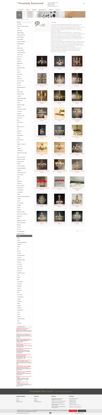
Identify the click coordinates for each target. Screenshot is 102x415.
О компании (20, 9)
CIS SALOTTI (19, 111)
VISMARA (19, 316)
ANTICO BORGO (20, 39)
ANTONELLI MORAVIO (21, 41)
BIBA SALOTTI (19, 78)
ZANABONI (19, 323)
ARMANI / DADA (20, 48)
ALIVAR (18, 28)
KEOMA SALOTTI (20, 187)
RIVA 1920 (19, 253)
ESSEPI (18, 137)
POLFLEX (19, 251)
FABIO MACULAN (20, 139)
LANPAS (18, 194)
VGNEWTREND (20, 310)
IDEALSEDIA (19, 181)
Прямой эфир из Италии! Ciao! (57, 402)
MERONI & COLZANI (20, 211)
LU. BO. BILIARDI (20, 203)
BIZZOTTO (19, 83)
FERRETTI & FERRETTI (21, 144)
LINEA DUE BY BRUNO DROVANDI (23, 196)
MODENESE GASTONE (21, 220)
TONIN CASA (19, 290)
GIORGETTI (19, 170)
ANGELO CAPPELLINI (21, 35)
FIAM (18, 146)
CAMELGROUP (20, 100)
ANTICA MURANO (20, 37)
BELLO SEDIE (19, 74)
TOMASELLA (19, 286)
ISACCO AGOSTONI (20, 185)
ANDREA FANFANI (20, 32)
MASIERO (19, 209)
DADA (18, 120)
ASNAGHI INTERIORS (21, 52)
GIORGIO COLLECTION (21, 172)
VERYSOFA (19, 307)
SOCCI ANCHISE (20, 281)
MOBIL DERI (19, 216)
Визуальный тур (42, 9)
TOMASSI (19, 288)
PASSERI (26, 19)
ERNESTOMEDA (20, 135)
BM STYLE (19, 85)
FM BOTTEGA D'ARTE (21, 157)
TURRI (18, 292)
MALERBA (19, 205)
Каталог (27, 9)
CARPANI (18, 107)
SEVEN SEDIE (19, 268)
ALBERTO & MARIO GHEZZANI (22, 26)
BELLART (19, 72)
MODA (18, 218)
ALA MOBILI (19, 24)
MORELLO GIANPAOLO (21, 222)
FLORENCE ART (20, 150)
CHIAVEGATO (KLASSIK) (21, 109)
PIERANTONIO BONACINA (22, 242)
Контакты (57, 9)
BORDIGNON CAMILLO (21, 87)
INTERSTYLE (19, 183)
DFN (18, 124)
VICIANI (18, 312)
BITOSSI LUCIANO (20, 80)
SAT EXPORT (19, 264)
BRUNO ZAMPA (20, 91)
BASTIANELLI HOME (21, 67)
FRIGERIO (19, 163)
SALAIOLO (19, 262)
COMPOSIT (19, 113)
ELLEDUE (19, 133)
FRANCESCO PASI (20, 161)
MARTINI (18, 207)
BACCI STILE (19, 56)
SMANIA (18, 277)
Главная (18, 19)
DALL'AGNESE (19, 122)
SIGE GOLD (19, 270)
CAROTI (18, 102)
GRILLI (18, 179)
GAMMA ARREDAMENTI (21, 168)
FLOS (18, 155)
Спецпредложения (37, 401)
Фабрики (34, 9)
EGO (18, 128)
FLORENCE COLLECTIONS (22, 152)
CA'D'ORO (19, 96)
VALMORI (19, 299)
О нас (17, 398)
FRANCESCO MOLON (21, 159)
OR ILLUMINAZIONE (20, 231)
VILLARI (18, 314)
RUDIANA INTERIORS (21, 259)
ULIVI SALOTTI (20, 294)
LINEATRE (19, 198)
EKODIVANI (19, 131)
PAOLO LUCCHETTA (20, 233)
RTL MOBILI (19, 257)
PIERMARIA (19, 244)
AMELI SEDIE (19, 30)
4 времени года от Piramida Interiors (58, 401)
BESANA (18, 76)
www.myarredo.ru (78, 406)
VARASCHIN (19, 301)
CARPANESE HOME (20, 104)
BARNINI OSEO (20, 63)
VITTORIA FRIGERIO (21, 318)
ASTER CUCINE (20, 54)
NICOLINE (19, 227)
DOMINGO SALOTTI (20, 126)
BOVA (18, 89)
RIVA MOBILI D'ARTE (21, 255)
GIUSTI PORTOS (20, 174)
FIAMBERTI (19, 148)
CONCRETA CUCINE (20, 115)
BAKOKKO (19, 59)
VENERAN (19, 305)
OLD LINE (19, 229)
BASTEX (18, 65)
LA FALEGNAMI (20, 192)
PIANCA (18, 240)
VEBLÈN (18, 303)
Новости (51, 9)
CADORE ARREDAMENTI (21, 98)
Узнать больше (81, 410)
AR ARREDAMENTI (20, 43)
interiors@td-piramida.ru (73, 398)
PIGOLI (18, 246)
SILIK (18, 275)
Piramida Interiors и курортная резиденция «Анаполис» (57, 399)
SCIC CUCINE (19, 266)
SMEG (18, 279)
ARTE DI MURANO (20, 50)
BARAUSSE (19, 61)
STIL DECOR (19, 283)
